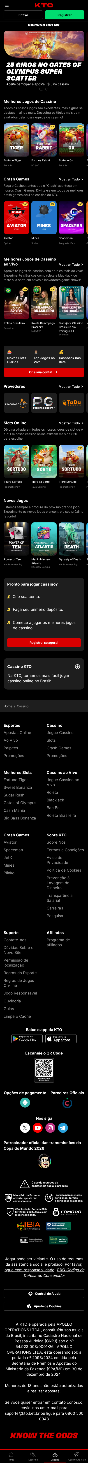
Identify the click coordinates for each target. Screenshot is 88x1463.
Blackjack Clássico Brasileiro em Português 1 (71, 327)
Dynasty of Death (70, 559)
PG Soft (8, 165)
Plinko (9, 873)
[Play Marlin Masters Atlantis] (44, 539)
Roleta (52, 792)
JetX (8, 857)
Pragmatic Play (67, 243)
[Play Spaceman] (71, 217)
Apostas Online (17, 732)
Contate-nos (15, 940)
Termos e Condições (65, 850)
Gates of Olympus (20, 803)
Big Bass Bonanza (20, 818)
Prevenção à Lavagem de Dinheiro (58, 883)
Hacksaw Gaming (13, 564)
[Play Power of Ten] (16, 539)
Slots (51, 740)
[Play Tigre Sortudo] (71, 461)
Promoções (14, 755)
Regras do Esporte (20, 973)
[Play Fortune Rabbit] (44, 140)
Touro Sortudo (13, 481)
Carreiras (55, 908)
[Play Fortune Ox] (71, 140)
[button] (41, 89)
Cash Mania (14, 810)
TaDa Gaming (38, 486)
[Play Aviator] (16, 217)
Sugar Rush (14, 795)
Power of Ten (12, 559)
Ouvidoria (12, 1001)
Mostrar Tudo (69, 179)
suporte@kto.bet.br (22, 1413)
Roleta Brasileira (14, 323)
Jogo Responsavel (20, 993)
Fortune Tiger (12, 160)
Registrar (65, 15)
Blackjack (55, 800)
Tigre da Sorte (40, 481)
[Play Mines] (44, 217)
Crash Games (59, 748)
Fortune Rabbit (40, 160)
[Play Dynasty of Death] (71, 539)
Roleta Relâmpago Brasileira (43, 325)
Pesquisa (55, 916)
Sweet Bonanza (18, 787)
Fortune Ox (66, 160)
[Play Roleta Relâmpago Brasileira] (44, 302)
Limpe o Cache (17, 1016)
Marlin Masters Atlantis (41, 561)
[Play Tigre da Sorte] (44, 461)
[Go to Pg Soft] (44, 403)
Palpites (11, 748)
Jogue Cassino (60, 732)
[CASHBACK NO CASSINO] (44, 61)
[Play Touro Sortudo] (16, 461)
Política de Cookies (64, 870)
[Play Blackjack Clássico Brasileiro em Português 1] (71, 302)
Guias (9, 1008)
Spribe (7, 243)
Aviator (8, 238)
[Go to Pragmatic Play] (16, 403)
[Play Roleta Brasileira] (16, 302)
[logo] (44, 5)
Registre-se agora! (44, 642)
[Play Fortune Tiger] (16, 140)
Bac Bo (53, 807)
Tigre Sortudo (67, 481)
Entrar (23, 15)
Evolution (9, 328)
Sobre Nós (56, 842)
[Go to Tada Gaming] (71, 403)
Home (8, 706)
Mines (35, 238)
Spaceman (66, 238)
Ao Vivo (11, 740)
